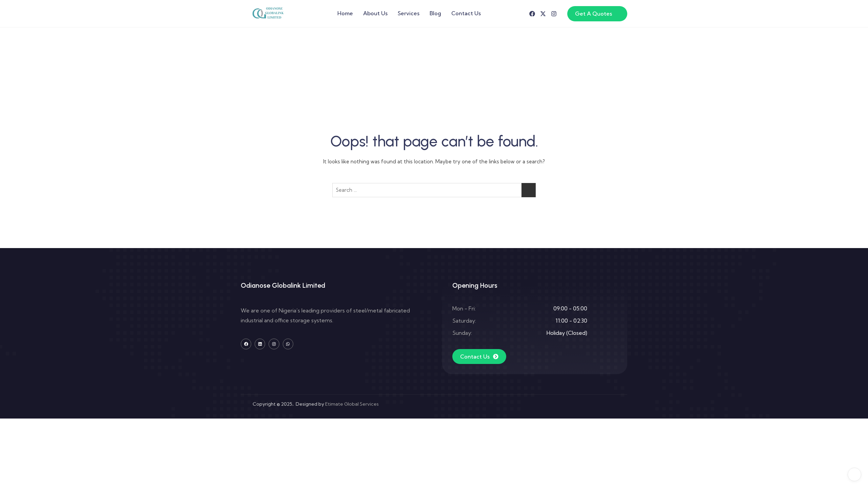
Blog (435, 13)
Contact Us (466, 13)
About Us (375, 13)
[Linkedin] (260, 344)
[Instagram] (554, 14)
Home (345, 13)
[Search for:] (434, 190)
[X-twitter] (543, 14)
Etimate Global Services (352, 404)
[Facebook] (532, 14)
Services (408, 13)
